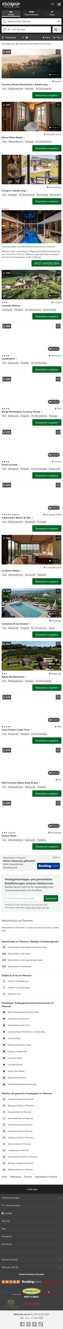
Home (4, 1176)
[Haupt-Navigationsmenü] (59, 4)
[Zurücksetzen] (58, 21)
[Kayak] (11, 1282)
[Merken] (58, 51)
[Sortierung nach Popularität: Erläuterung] (27, 37)
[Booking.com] (31, 1282)
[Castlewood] (11, 1304)
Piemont (28, 1176)
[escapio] (11, 4)
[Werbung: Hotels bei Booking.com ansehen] (48, 866)
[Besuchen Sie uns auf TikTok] (40, 1324)
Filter (59, 37)
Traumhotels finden (10, 1197)
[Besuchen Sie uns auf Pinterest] (34, 1324)
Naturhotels (15, 1176)
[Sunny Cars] (31, 1293)
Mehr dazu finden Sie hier (37, 907)
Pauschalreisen (31, 14)
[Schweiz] (51, 1293)
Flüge (51, 14)
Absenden (51, 898)
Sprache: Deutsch (10, 1259)
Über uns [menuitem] (6, 1221)
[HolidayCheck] (11, 1293)
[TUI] (51, 1281)
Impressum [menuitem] (7, 1244)
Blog (4, 1228)
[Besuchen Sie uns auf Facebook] (22, 1324)
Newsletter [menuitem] (7, 1236)
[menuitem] (31, 1205)
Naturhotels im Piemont (46, 1176)
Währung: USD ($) (10, 1267)
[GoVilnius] (31, 1304)
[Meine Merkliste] (52, 4)
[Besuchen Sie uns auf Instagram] (28, 1324)
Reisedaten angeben (47, 95)
